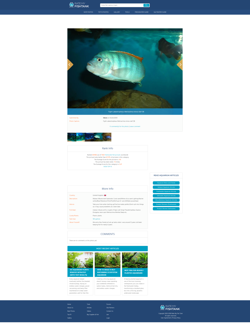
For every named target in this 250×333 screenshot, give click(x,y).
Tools (88, 304)
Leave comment (135, 126)
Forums (108, 304)
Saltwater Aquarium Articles (166, 196)
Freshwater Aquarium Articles (166, 191)
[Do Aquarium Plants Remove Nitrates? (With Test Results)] (80, 260)
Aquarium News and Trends (166, 183)
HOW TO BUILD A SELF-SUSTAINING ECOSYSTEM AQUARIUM (107, 272)
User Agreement (166, 318)
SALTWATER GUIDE (160, 12)
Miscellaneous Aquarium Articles (166, 200)
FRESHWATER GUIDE (141, 12)
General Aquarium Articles (166, 187)
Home (69, 304)
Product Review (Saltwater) (166, 208)
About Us (70, 308)
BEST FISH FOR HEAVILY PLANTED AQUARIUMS (134, 271)
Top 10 (69, 314)
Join (107, 314)
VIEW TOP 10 (107, 166)
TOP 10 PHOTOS (103, 12)
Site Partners (110, 308)
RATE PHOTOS (88, 12)
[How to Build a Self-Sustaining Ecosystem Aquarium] (107, 260)
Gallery (69, 318)
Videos (89, 311)
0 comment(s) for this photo (119, 126)
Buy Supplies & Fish (93, 314)
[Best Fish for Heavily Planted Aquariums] (135, 260)
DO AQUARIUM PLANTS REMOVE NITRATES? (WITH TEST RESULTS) (79, 272)
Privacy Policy (176, 318)
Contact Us (109, 311)
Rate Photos (71, 311)
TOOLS (127, 12)
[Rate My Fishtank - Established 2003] (79, 5)
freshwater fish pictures (113, 155)
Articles (89, 308)
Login (108, 318)
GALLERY (117, 12)
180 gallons (96, 219)
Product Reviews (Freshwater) (166, 204)
